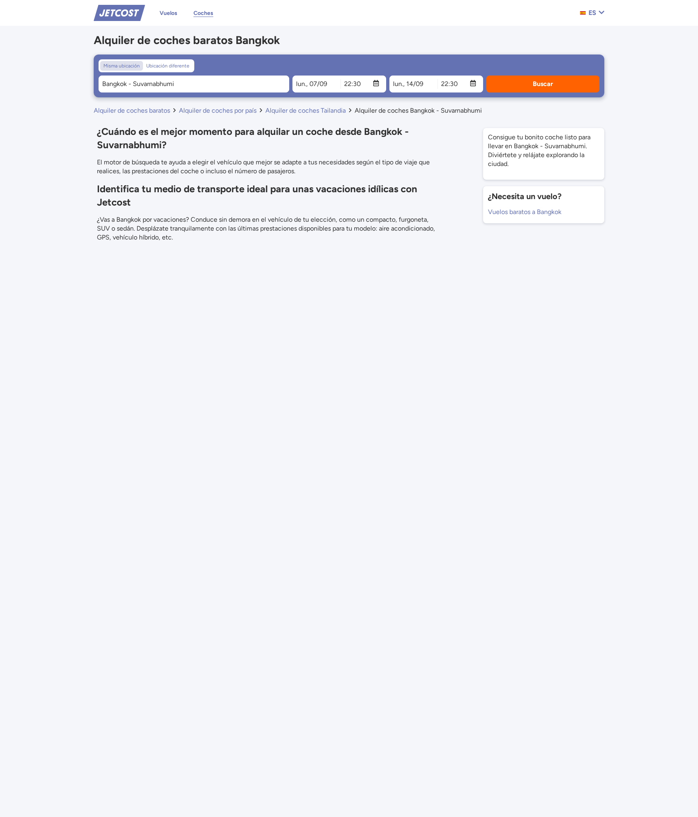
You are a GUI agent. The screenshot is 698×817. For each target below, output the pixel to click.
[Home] (119, 12)
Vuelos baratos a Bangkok (524, 212)
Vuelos (168, 13)
